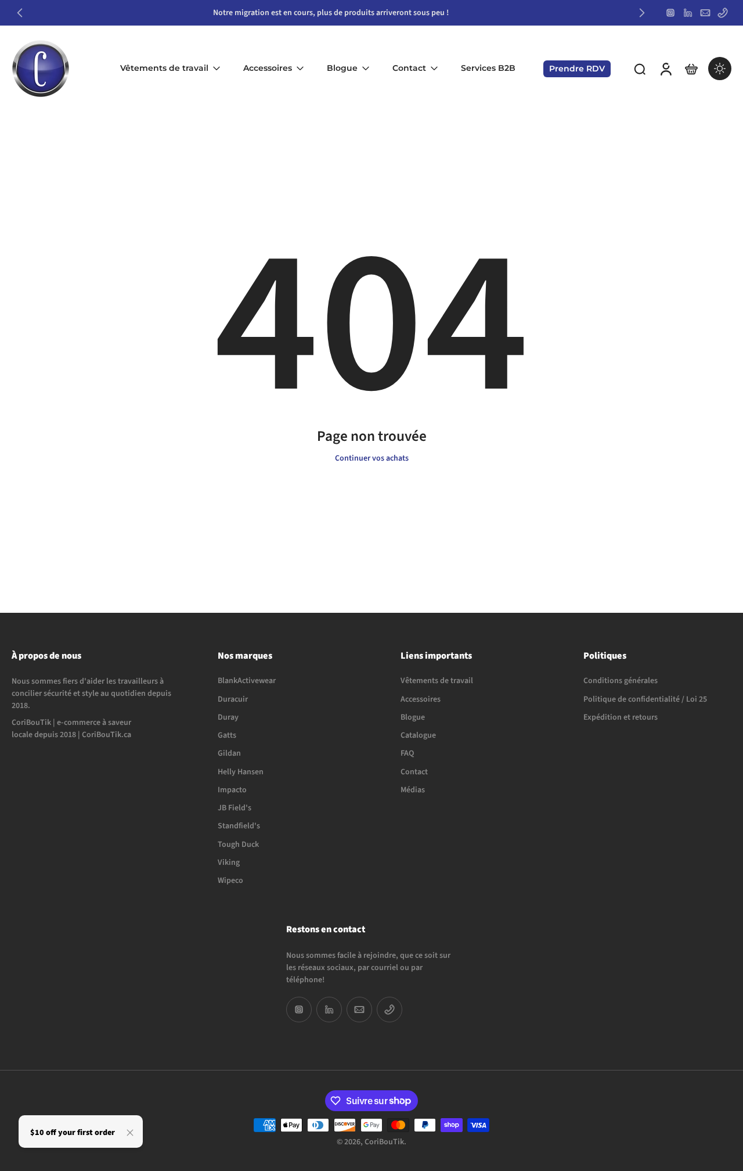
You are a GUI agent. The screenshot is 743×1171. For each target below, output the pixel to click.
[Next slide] (642, 12)
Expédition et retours (620, 717)
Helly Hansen (241, 772)
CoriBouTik (384, 1142)
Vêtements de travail (164, 68)
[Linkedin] (688, 13)
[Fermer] (130, 1133)
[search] (639, 68)
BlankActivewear (247, 681)
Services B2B (488, 68)
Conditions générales (620, 681)
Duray (228, 717)
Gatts (227, 735)
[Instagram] (670, 13)
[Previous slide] (19, 12)
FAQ (407, 754)
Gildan (229, 754)
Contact (409, 68)
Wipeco (230, 880)
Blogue (342, 68)
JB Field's (234, 808)
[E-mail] (705, 13)
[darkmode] (719, 68)
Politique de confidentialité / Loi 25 (645, 699)
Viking (229, 862)
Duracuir (233, 699)
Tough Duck (238, 844)
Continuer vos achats (372, 458)
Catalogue (418, 735)
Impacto (232, 790)
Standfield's (239, 826)
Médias (413, 790)
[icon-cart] (691, 68)
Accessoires (267, 68)
